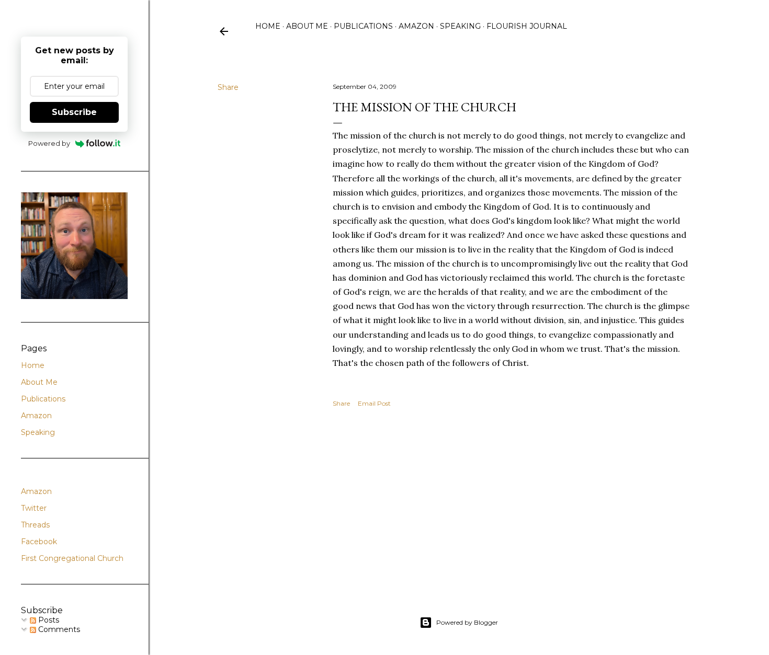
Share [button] (228, 87)
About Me (307, 26)
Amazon (416, 26)
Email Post (374, 403)
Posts (47, 620)
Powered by (49, 143)
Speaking (460, 26)
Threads (35, 525)
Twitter (34, 508)
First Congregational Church (72, 558)
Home (267, 26)
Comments (58, 629)
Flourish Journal (527, 26)
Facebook (39, 541)
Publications (363, 26)
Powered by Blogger (467, 622)
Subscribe (74, 112)
